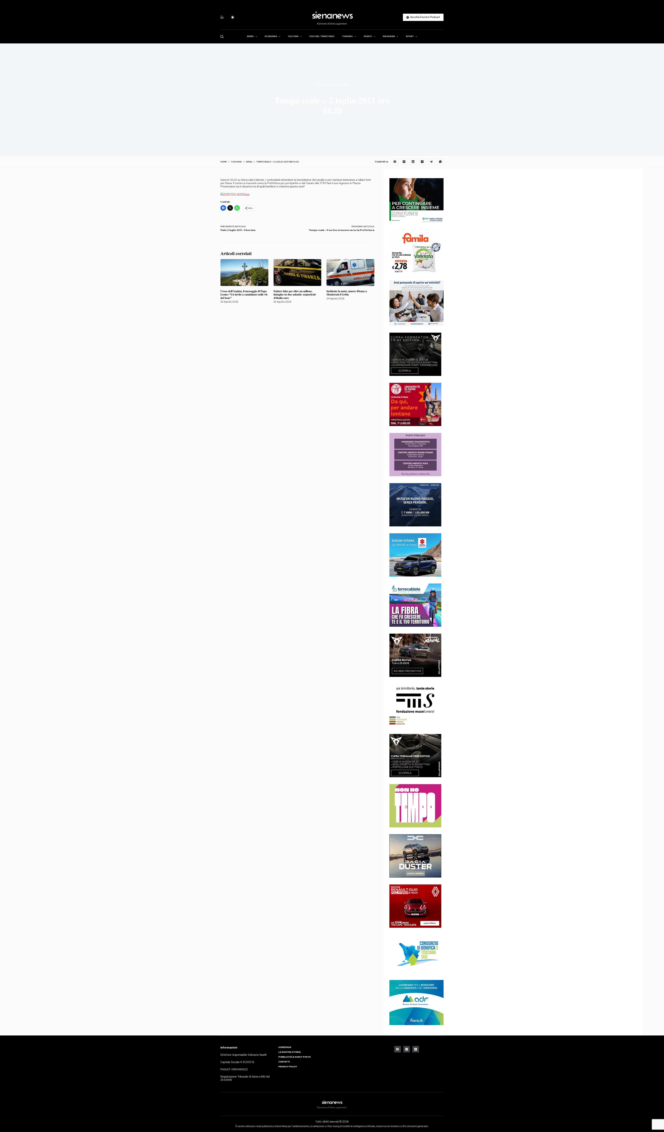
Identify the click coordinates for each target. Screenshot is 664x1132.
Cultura (293, 36)
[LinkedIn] (413, 161)
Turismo (347, 36)
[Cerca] (221, 36)
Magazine (389, 36)
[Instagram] (406, 1049)
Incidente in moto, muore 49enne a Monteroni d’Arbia (346, 292)
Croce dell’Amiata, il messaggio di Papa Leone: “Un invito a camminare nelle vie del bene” (244, 294)
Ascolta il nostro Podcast (425, 17)
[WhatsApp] (440, 161)
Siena (345, 84)
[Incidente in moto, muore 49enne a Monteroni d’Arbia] (350, 272)
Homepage (284, 1047)
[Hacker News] (422, 161)
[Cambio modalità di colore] (232, 17)
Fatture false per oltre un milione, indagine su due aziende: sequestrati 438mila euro (295, 294)
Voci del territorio (321, 36)
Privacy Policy (287, 1066)
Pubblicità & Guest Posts (294, 1057)
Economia (271, 36)
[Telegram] (431, 161)
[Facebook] (395, 161)
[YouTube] (415, 1049)
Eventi (368, 36)
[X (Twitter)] (404, 161)
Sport (410, 36)
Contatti (284, 1062)
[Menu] (222, 17)
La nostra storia (289, 1052)
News (250, 36)
